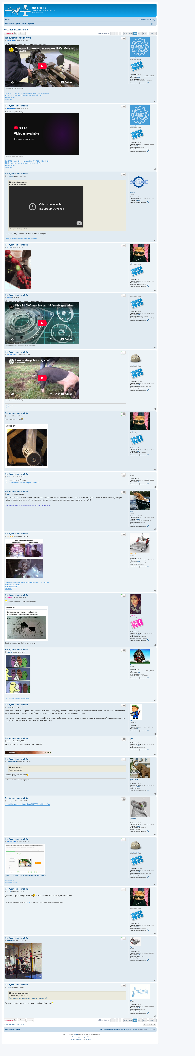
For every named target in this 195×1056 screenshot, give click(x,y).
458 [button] (144, 33)
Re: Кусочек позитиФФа (18, 38)
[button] (112, 33)
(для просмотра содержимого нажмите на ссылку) (25, 875)
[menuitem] (7, 19)
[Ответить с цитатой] (124, 38)
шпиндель (133, 818)
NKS (131, 1000)
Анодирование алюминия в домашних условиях (21, 238)
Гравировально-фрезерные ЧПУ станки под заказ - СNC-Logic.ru (27, 582)
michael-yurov (134, 365)
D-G (131, 721)
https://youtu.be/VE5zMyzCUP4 (14, 88)
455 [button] (130, 33)
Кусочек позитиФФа (16, 29)
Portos (132, 474)
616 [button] (151, 33)
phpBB (76, 1034)
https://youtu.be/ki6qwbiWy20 (14, 156)
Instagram (8, 99)
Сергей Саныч (134, 779)
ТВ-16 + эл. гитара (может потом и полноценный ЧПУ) (23, 95)
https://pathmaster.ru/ (11, 407)
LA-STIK (132, 615)
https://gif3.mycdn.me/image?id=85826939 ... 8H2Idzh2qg (27, 804)
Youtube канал (9, 97)
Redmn (132, 665)
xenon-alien (133, 58)
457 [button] (139, 33)
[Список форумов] (18, 10)
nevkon (132, 295)
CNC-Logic (133, 553)
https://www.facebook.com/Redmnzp (17, 698)
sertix (131, 738)
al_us (131, 263)
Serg (131, 511)
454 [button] (125, 33)
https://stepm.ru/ (9, 405)
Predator (132, 192)
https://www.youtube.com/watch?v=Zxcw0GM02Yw (20, 345)
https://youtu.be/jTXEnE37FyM (14, 400)
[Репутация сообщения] (121, 38)
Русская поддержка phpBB (80, 1037)
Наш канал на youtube (12, 584)
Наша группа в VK (11, 586)
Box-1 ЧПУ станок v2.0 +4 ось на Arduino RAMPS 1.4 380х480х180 (27, 93)
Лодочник (133, 947)
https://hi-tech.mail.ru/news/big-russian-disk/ (22, 483)
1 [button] (119, 33)
